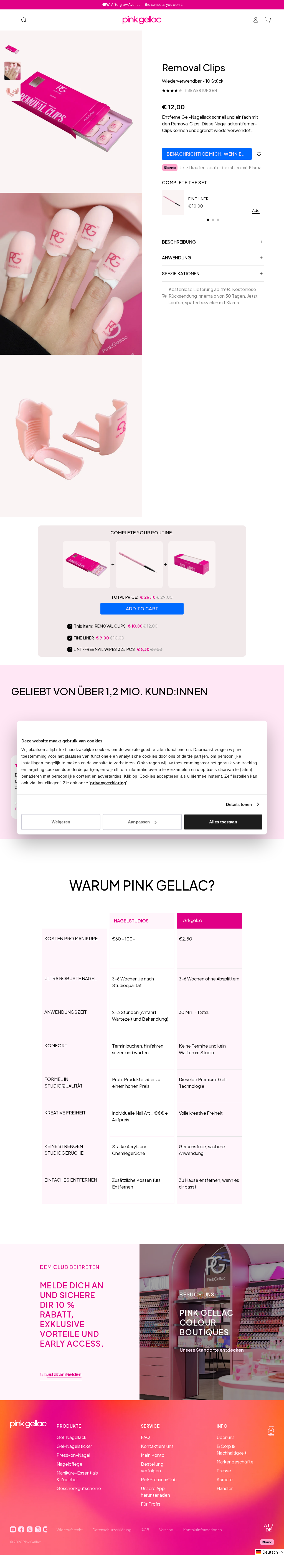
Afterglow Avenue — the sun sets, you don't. (142, 4)
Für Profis (150, 1504)
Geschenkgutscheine (79, 1488)
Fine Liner (198, 198)
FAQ (145, 1437)
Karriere (225, 1479)
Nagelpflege (69, 1464)
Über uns (226, 1437)
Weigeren (61, 822)
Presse (224, 1470)
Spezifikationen (180, 273)
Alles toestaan (223, 822)
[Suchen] (24, 20)
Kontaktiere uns (157, 1446)
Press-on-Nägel (73, 1455)
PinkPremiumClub (159, 1479)
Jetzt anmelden (64, 1374)
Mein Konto (152, 1455)
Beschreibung (179, 242)
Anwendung (176, 258)
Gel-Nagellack (71, 1437)
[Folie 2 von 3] (12, 71)
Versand (166, 1530)
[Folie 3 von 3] (12, 92)
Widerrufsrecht (70, 1530)
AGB (145, 1530)
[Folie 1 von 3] (12, 50)
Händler (225, 1488)
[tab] (208, 220)
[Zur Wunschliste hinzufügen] (259, 154)
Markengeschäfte (235, 1462)
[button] (269, 1552)
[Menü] (13, 20)
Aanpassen (139, 822)
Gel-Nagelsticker (74, 1446)
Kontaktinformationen (202, 1530)
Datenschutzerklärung (112, 1530)
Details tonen (239, 804)
